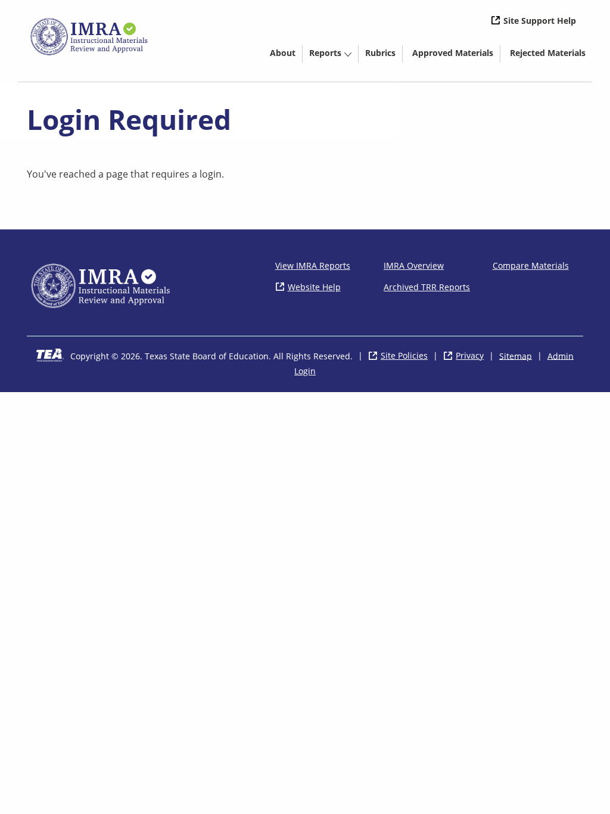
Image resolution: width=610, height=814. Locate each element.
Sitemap (515, 355)
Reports (325, 52)
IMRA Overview (414, 265)
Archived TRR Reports (427, 287)
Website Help (314, 287)
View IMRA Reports (312, 265)
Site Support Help (539, 20)
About (282, 52)
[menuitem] (282, 52)
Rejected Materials (551, 55)
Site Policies (404, 355)
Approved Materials (456, 55)
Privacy (470, 355)
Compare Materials (531, 265)
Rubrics (380, 52)
